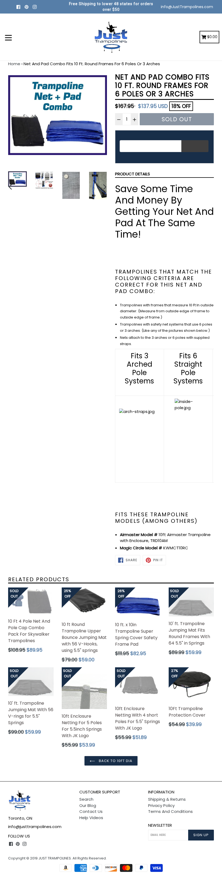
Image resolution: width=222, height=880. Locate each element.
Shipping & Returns (167, 799)
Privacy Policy (161, 805)
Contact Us (91, 811)
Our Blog (87, 805)
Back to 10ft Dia (115, 760)
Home (14, 64)
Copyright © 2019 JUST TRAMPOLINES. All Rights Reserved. (57, 858)
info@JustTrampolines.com (187, 6)
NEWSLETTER (160, 825)
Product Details (132, 174)
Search (86, 799)
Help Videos (91, 817)
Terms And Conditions (170, 811)
